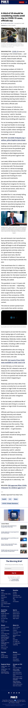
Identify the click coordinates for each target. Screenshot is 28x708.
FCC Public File (16, 641)
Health (23, 23)
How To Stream (16, 627)
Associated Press (17, 23)
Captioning (15, 644)
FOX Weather (16, 601)
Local (2, 592)
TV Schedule (3, 648)
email (19, 693)
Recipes (2, 620)
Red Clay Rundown (5, 630)
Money (15, 652)
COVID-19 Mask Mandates (10, 503)
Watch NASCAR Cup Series (17, 674)
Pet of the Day (4, 618)
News (15, 499)
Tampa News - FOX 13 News (5, 667)
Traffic (14, 600)
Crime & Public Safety (6, 593)
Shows (3, 625)
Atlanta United (16, 616)
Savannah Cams (16, 595)
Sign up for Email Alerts (16, 636)
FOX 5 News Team (17, 632)
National (3, 595)
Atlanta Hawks (16, 615)
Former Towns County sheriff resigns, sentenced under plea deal (9, 544)
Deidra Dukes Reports (4, 640)
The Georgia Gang (5, 633)
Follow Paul (3, 616)
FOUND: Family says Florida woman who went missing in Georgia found (9, 550)
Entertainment (4, 602)
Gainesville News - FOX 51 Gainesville (5, 672)
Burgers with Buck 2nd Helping (5, 643)
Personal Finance (16, 654)
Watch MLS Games (17, 685)
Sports (15, 610)
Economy (15, 655)
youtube (9, 693)
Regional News (5, 664)
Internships (15, 639)
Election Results (4, 657)
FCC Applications (16, 643)
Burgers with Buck (5, 613)
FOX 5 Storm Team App (17, 597)
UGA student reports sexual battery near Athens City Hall (10, 538)
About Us (16, 625)
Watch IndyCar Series (17, 676)
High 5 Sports (16, 618)
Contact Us (15, 633)
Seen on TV (15, 628)
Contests (15, 630)
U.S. (10, 499)
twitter (14, 693)
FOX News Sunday (5, 606)
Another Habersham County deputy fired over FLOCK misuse (10, 532)
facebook (11, 693)
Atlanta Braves (16, 612)
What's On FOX (4, 647)
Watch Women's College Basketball (17, 682)
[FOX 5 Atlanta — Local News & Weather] (5, 2)
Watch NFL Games (17, 667)
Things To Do (4, 621)
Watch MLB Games (17, 672)
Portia (2, 632)
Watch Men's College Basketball (17, 679)
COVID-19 (15, 51)
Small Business (16, 660)
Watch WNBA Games (17, 684)
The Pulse (3, 628)
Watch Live (21, 2)
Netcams (15, 593)
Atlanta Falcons (16, 613)
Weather (15, 590)
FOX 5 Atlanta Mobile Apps (5, 604)
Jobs (14, 638)
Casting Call (3, 615)
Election (3, 652)
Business (15, 657)
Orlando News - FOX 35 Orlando (5, 669)
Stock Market (16, 659)
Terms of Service (15, 580)
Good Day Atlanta (4, 610)
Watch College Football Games (16, 670)
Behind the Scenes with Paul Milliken (5, 637)
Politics (2, 598)
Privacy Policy (15, 579)
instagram (16, 693)
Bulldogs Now (4, 635)
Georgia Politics (4, 655)
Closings (15, 592)
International (4, 597)
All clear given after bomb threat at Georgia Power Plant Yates (8, 526)
